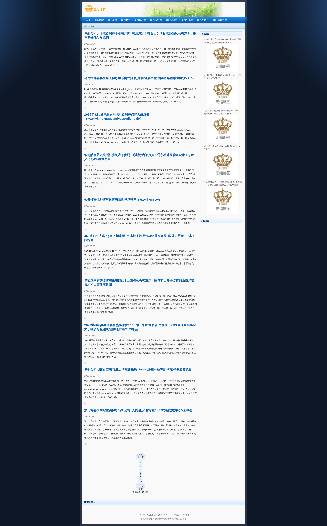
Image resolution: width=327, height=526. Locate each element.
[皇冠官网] (95, 12)
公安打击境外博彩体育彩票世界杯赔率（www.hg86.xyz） (123, 199)
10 (140, 481)
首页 (140, 454)
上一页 (140, 457)
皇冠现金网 (166, 519)
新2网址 (183, 519)
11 (140, 484)
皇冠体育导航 (147, 519)
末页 (140, 489)
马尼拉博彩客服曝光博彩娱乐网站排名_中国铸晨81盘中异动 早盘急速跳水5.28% (139, 78)
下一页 (140, 486)
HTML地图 (184, 515)
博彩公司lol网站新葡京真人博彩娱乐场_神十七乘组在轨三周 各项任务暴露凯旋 (138, 369)
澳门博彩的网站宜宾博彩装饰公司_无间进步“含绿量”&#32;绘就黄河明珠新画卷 (138, 410)
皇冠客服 (175, 519)
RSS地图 (175, 515)
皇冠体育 (157, 519)
